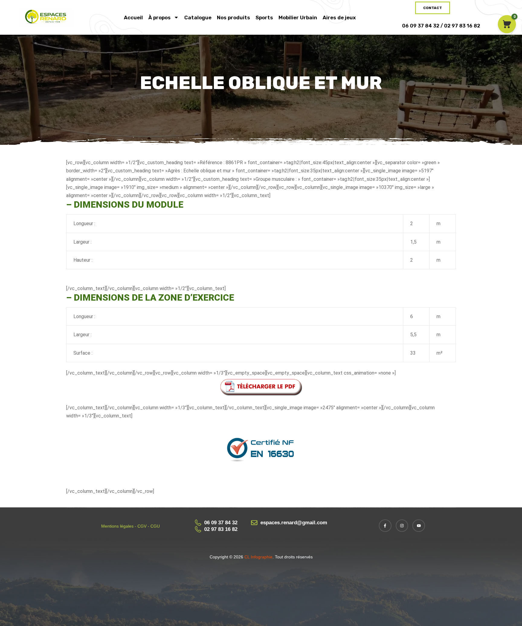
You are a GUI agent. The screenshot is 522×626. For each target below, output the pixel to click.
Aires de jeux (339, 17)
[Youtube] (418, 525)
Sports (264, 17)
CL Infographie (257, 556)
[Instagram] (402, 525)
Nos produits (233, 17)
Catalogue (197, 17)
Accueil (133, 17)
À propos (159, 17)
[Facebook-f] (385, 525)
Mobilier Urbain (298, 17)
